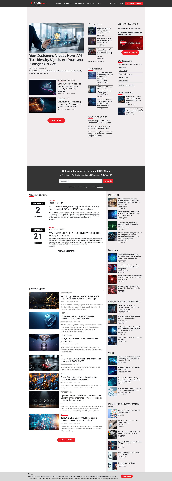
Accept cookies (126, 476)
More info (52, 220)
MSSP (63, 313)
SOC (62, 414)
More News (56, 120)
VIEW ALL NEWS (66, 440)
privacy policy (97, 478)
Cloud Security (64, 98)
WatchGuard (123, 81)
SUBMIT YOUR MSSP (130, 52)
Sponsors (90, 3)
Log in (121, 3)
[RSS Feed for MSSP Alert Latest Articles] (110, 3)
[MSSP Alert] (38, 3)
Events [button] (58, 3)
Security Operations (66, 80)
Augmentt (122, 67)
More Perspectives (96, 61)
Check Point (123, 71)
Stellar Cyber (123, 77)
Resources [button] (67, 3)
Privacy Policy (100, 187)
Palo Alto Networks (125, 74)
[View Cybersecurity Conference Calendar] (113, 3)
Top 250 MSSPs (79, 3)
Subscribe (108, 181)
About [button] (99, 3)
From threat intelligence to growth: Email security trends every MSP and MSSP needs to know (74, 208)
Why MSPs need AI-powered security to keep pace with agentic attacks (75, 234)
